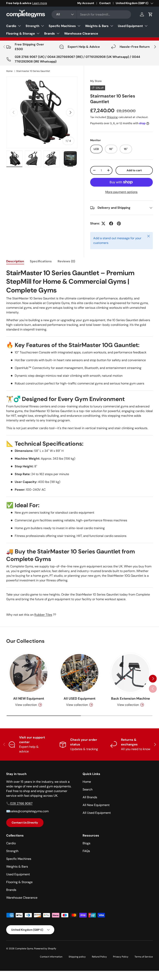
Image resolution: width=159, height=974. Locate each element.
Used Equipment (130, 26)
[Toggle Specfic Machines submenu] (79, 25)
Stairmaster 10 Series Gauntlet (33, 71)
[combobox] (91, 14)
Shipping (112, 117)
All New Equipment (96, 805)
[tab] (15, 261)
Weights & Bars (97, 26)
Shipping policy (77, 956)
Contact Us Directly (25, 822)
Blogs (86, 843)
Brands (49, 33)
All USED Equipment (79, 698)
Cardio (11, 26)
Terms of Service (144, 956)
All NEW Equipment (28, 698)
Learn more (39, 3)
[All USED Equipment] (80, 673)
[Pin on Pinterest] (119, 223)
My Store (96, 81)
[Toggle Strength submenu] (42, 25)
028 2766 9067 (21, 803)
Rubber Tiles (43, 615)
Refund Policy (99, 956)
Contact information (51, 956)
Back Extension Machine (130, 698)
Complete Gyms (24, 948)
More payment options (121, 192)
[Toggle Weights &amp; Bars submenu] (111, 25)
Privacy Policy (120, 956)
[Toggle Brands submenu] (58, 33)
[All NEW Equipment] (29, 673)
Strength (32, 26)
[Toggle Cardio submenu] (19, 25)
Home (9, 71)
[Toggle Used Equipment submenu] (146, 25)
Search (87, 789)
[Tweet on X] (103, 223)
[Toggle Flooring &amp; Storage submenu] (38, 33)
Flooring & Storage (20, 33)
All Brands (90, 797)
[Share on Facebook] (111, 223)
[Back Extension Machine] (130, 673)
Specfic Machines (62, 26)
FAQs (86, 851)
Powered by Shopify (45, 948)
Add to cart (134, 170)
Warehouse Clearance (81, 33)
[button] (150, 14)
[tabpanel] (79, 443)
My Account (85, 3)
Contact (105, 3)
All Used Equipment (97, 813)
